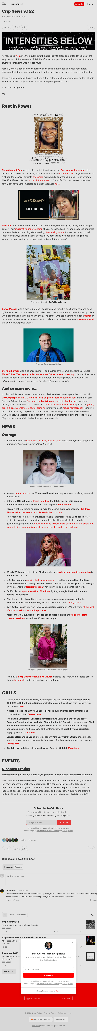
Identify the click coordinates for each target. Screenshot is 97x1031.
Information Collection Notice (48, 984)
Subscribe (48, 975)
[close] (73, 943)
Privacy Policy (68, 984)
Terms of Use (61, 981)
